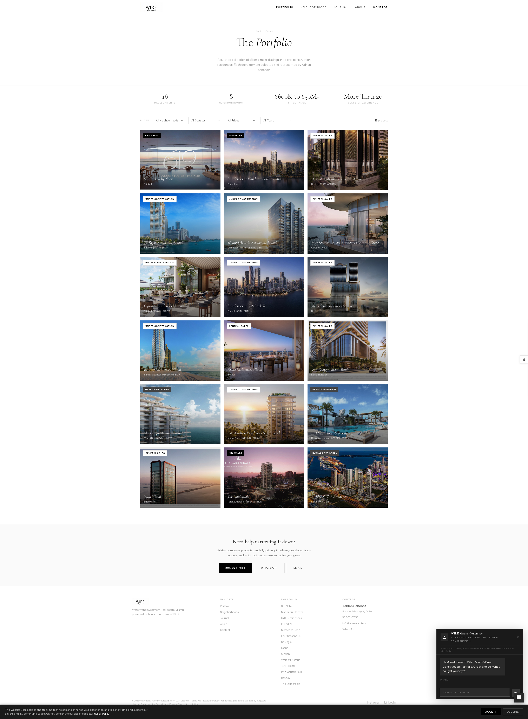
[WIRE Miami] (172, 601)
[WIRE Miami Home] (151, 7)
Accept (491, 711)
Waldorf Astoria (290, 659)
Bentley (285, 677)
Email (297, 567)
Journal (341, 7)
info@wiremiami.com (354, 623)
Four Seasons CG (291, 636)
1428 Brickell (288, 665)
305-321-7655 (235, 567)
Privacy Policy (100, 713)
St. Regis (286, 642)
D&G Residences (291, 618)
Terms (181, 704)
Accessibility (191, 704)
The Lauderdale (290, 683)
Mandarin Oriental (292, 612)
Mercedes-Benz (290, 630)
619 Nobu (286, 606)
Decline (513, 711)
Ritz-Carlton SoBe (291, 671)
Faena (284, 648)
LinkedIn (390, 702)
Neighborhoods (314, 7)
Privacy (173, 704)
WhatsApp (269, 567)
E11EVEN (286, 624)
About (360, 7)
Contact (380, 7)
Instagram (374, 702)
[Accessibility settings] (524, 359)
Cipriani (285, 653)
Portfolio (284, 7)
